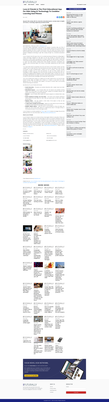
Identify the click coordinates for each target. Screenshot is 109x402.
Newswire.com (43, 45)
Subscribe (76, 392)
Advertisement (53, 390)
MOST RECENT (31, 4)
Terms (51, 386)
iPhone (42, 111)
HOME (25, 4)
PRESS (37, 4)
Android (48, 111)
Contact (51, 392)
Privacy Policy (53, 388)
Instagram (30, 126)
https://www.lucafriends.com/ (49, 112)
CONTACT (43, 4)
